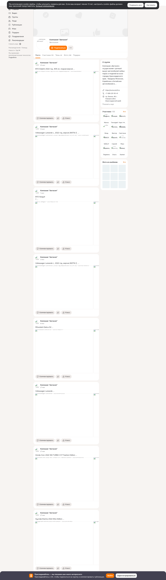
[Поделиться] (58, 118)
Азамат (122, 155)
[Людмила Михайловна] (106, 149)
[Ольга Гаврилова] (114, 149)
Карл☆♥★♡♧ (123, 123)
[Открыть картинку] (64, 93)
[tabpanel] (66, 316)
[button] (58, 48)
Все (124, 112)
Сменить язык (13, 44)
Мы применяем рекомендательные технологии (20, 55)
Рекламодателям (15, 48)
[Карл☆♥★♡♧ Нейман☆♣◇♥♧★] (122, 117)
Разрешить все (135, 5)
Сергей (114, 144)
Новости (12, 50)
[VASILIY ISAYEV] (106, 139)
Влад (106, 133)
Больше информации (45, 6)
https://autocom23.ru (112, 90)
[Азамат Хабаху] (122, 149)
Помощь (24, 48)
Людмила (106, 155)
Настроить (151, 5)
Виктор (114, 133)
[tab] (37, 55)
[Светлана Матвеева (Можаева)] (122, 128)
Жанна (106, 123)
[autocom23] (37, 64)
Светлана (122, 133)
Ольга (114, 155)
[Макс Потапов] (122, 139)
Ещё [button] (17, 50)
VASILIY (106, 144)
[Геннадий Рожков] (114, 117)
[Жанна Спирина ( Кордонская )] (106, 117)
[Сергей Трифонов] (114, 139)
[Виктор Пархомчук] (114, 128)
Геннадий (114, 123)
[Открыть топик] (66, 69)
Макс (122, 144)
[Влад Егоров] (106, 128)
